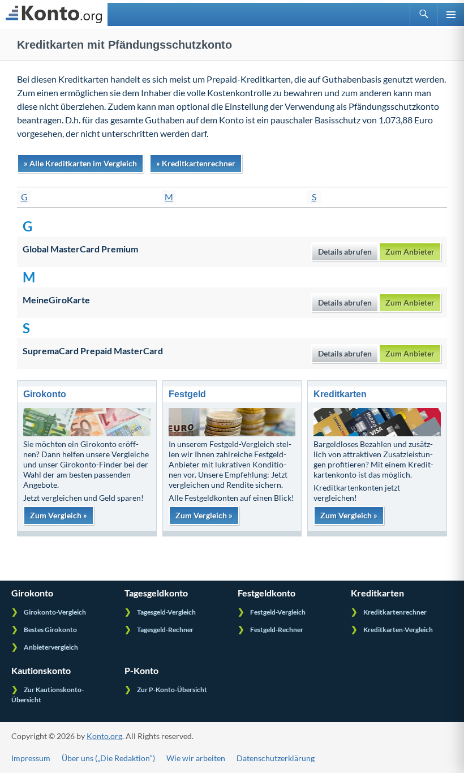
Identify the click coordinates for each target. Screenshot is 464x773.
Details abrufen (345, 251)
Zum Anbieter (410, 251)
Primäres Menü (450, 14)
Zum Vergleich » (58, 515)
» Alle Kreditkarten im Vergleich (80, 163)
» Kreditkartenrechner (195, 163)
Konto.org (104, 736)
